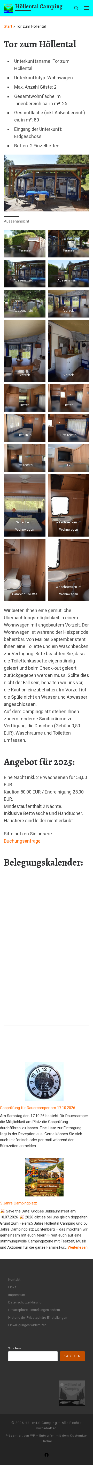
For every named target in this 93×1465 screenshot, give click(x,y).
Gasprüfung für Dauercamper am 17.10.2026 (37, 1107)
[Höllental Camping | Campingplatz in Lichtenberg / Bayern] (8, 7)
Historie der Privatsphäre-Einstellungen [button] (37, 1317)
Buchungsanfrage (22, 841)
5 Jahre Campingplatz (18, 1203)
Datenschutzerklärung (25, 1302)
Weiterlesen (78, 1247)
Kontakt (14, 1279)
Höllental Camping (41, 1423)
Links (12, 1287)
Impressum (16, 1295)
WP (32, 1435)
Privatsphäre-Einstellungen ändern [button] (34, 1310)
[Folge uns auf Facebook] (46, 1455)
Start (8, 26)
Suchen (15, 1348)
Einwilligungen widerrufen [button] (27, 1325)
